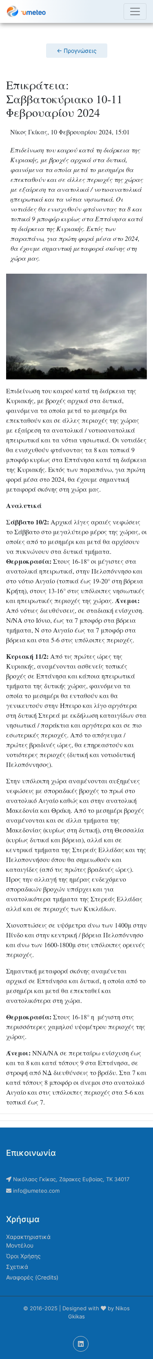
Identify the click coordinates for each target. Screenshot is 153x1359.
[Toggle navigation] (135, 11)
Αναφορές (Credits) (32, 1277)
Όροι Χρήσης (23, 1255)
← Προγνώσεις (77, 50)
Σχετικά (17, 1266)
